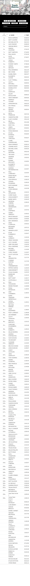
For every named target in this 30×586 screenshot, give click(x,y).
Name (12, 35)
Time (27, 35)
